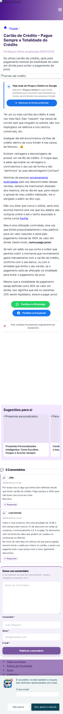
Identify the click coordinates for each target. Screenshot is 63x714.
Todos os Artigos (16, 661)
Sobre (10, 670)
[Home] (5, 28)
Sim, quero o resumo (45, 707)
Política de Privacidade (19, 665)
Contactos (12, 674)
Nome (5, 631)
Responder (12, 504)
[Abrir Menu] (60, 10)
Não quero (18, 707)
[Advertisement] (31, 367)
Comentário (8, 617)
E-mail (6, 643)
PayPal (24, 218)
